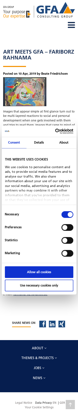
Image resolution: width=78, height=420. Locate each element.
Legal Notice (23, 403)
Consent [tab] (14, 142)
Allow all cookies (39, 272)
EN (54, 403)
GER (62, 403)
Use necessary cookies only (39, 285)
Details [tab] (39, 142)
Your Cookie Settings (39, 407)
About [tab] (64, 142)
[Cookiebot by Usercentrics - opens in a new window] (55, 131)
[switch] (67, 227)
